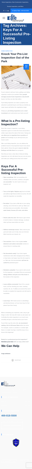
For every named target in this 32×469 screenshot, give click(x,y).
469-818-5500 (25, 10)
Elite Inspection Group (11, 459)
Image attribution (5, 353)
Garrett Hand (18, 360)
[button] (12, 425)
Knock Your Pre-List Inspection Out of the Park (15, 57)
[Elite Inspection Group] (15, 18)
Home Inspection (6, 51)
